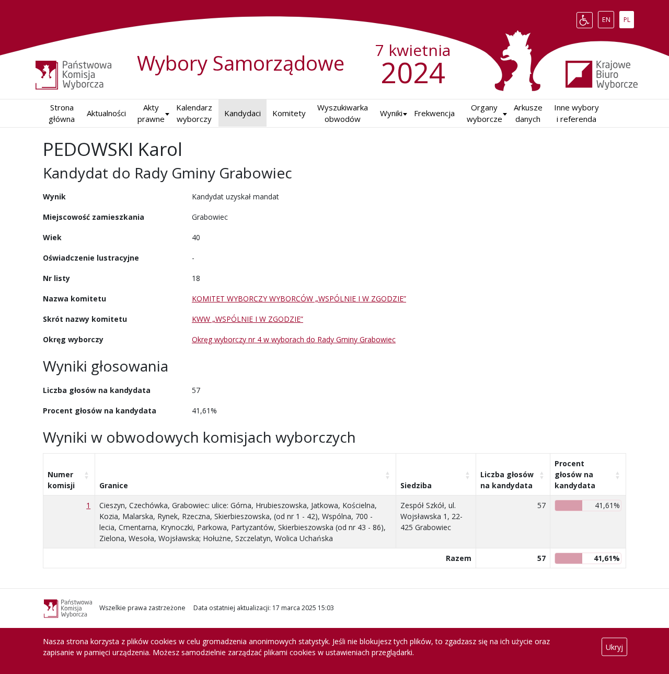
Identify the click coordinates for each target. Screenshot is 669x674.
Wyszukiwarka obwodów (342, 113)
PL (628, 18)
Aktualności (106, 113)
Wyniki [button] (391, 113)
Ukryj (614, 647)
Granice (113, 485)
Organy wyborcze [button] (484, 113)
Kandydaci (242, 113)
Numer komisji (61, 479)
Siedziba (416, 485)
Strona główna (62, 113)
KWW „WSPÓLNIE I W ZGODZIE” (247, 319)
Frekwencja (434, 113)
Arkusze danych (528, 113)
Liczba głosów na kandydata (507, 479)
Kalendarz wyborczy (194, 113)
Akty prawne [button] (151, 113)
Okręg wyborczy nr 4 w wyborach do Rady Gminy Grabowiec (294, 339)
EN (608, 18)
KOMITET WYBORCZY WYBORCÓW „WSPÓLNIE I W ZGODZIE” (299, 299)
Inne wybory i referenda (576, 113)
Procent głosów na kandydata (575, 474)
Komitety (289, 113)
